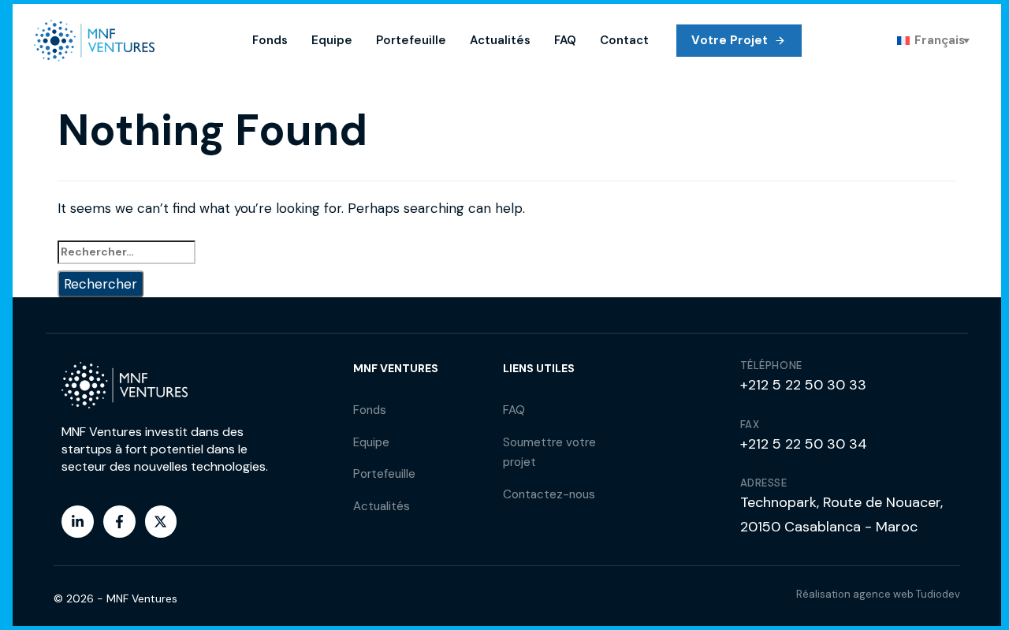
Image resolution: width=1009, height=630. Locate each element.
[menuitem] (933, 41)
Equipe (331, 40)
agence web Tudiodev (906, 594)
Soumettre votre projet (549, 452)
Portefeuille (411, 40)
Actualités (500, 40)
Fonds (270, 40)
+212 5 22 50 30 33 (803, 384)
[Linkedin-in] (77, 521)
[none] (933, 41)
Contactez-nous (549, 494)
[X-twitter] (161, 521)
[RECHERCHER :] (507, 252)
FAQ (565, 40)
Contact (624, 40)
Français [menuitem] (939, 40)
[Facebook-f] (119, 521)
